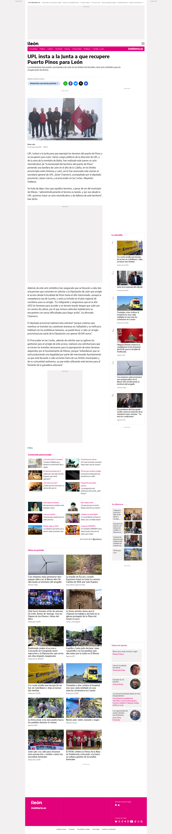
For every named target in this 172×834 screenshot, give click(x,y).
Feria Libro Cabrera (85, 2)
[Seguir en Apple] (119, 805)
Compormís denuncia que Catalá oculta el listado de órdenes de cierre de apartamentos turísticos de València (118, 541)
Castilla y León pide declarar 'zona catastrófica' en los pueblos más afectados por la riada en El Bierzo (82, 651)
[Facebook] (70, 83)
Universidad (76, 49)
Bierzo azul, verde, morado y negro (82, 719)
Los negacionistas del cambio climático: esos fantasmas (120, 713)
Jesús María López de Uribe (75, 585)
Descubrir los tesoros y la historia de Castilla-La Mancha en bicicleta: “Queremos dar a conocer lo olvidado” (118, 528)
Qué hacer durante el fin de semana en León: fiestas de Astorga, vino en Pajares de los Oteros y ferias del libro (45, 615)
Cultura (50, 49)
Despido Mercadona (122, 2)
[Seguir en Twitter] (119, 821)
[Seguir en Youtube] (131, 821)
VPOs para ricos (117, 551)
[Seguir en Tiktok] (135, 821)
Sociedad (58, 49)
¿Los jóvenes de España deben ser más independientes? (126, 695)
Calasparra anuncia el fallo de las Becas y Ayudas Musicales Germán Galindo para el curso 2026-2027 (117, 514)
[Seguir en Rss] (142, 821)
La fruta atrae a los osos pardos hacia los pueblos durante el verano (46, 721)
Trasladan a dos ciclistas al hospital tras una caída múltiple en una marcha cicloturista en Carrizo (83, 688)
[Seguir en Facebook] (122, 821)
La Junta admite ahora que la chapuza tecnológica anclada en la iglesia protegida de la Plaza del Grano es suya (82, 615)
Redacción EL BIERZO (36, 659)
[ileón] (44, 802)
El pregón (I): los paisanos (118, 681)
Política (42, 49)
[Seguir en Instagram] (128, 821)
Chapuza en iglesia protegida (108, 2)
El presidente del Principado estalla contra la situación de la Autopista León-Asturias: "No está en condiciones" (130, 413)
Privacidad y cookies (83, 829)
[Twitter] (81, 83)
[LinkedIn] (86, 83)
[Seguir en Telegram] (125, 821)
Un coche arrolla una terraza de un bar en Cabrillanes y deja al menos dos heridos (45, 688)
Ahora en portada (36, 550)
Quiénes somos (61, 829)
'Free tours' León (95, 2)
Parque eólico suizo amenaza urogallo (51, 2)
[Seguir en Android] (116, 805)
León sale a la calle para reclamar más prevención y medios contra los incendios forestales (45, 754)
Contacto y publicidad (108, 829)
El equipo (72, 829)
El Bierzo (87, 49)
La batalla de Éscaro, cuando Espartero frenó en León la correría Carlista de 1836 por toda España (83, 579)
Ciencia (67, 49)
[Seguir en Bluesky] (116, 821)
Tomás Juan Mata (122, 290)
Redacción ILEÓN (34, 622)
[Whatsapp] (65, 83)
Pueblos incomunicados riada (136, 2)
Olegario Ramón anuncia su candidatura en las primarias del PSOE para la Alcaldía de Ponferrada (129, 348)
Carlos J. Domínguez (73, 622)
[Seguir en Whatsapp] (138, 821)
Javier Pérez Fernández (117, 719)
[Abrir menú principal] (143, 43)
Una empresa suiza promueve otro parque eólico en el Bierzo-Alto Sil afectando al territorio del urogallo (45, 579)
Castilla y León (98, 49)
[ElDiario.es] (135, 49)
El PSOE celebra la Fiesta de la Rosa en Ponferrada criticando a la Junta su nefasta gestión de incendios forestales (83, 755)
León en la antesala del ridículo (130, 287)
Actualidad (33, 49)
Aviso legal (95, 829)
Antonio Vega (33, 585)
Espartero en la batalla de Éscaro (70, 2)
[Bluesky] (76, 83)
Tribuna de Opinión (119, 645)
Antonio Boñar (118, 684)
